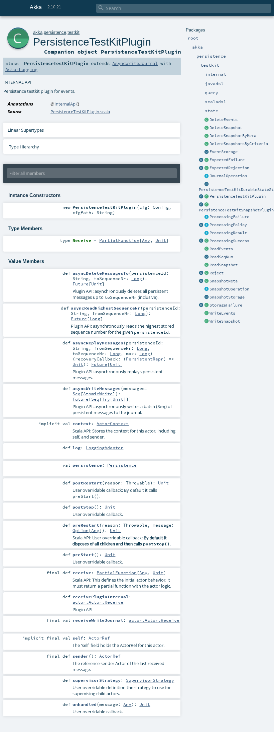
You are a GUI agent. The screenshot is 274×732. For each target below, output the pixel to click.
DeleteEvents (224, 119)
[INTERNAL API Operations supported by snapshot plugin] (206, 289)
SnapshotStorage (227, 297)
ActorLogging (21, 69)
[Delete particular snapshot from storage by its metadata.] (206, 136)
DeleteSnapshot (226, 127)
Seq (77, 393)
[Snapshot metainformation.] (206, 281)
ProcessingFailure (229, 216)
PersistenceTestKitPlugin (238, 196)
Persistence (122, 465)
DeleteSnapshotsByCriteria (239, 143)
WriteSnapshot (225, 321)
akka (37, 32)
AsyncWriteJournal (135, 63)
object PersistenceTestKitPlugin (129, 51)
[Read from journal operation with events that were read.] (206, 249)
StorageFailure (226, 305)
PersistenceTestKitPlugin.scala (80, 112)
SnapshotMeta (224, 281)
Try (106, 399)
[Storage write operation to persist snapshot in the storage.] (206, 321)
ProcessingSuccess (229, 241)
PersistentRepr (144, 358)
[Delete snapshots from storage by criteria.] (206, 144)
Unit (160, 240)
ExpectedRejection (229, 167)
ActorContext (113, 423)
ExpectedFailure (227, 159)
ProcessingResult (228, 232)
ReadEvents (221, 249)
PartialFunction (119, 240)
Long (136, 278)
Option (81, 530)
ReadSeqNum (221, 257)
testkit (73, 32)
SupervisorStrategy (150, 680)
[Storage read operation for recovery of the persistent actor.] (206, 265)
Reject (217, 273)
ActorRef (99, 638)
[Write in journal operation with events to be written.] (206, 313)
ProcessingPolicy (228, 224)
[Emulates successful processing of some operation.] (201, 241)
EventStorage (224, 151)
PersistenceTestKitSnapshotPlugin (236, 210)
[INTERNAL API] (206, 128)
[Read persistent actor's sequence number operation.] (206, 257)
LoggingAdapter (104, 447)
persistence (55, 32)
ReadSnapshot (224, 265)
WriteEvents (222, 313)
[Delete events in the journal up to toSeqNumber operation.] (206, 120)
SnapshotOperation (229, 289)
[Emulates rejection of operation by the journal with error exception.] (206, 273)
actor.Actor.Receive (98, 602)
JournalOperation (228, 176)
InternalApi (65, 104)
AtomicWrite (98, 393)
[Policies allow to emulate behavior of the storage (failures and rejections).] (206, 225)
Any (146, 240)
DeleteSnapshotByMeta (233, 135)
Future (81, 283)
